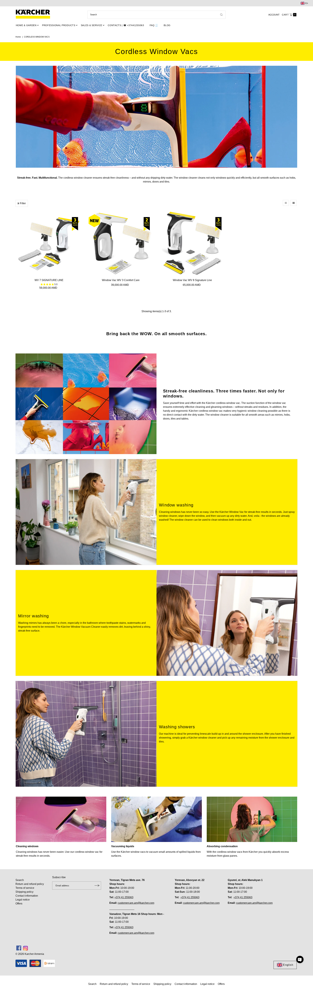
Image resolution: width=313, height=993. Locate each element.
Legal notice (22, 899)
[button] (300, 959)
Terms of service (24, 887)
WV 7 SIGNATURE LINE (49, 280)
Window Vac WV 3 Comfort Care (121, 280)
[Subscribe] (97, 885)
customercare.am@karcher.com (136, 902)
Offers (18, 903)
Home (18, 37)
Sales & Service (91, 25)
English (288, 964)
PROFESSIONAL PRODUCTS (58, 25)
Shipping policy (24, 891)
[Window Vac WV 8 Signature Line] (192, 243)
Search (19, 880)
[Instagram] (25, 948)
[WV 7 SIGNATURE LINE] (48, 243)
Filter (23, 203)
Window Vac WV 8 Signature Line (192, 280)
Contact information (26, 895)
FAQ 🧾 (154, 25)
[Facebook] (18, 948)
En (306, 3)
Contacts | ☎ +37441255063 (126, 25)
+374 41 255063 (123, 897)
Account (274, 14)
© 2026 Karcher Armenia (29, 954)
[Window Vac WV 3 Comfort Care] (120, 243)
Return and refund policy (29, 884)
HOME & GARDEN (26, 25)
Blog (167, 25)
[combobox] (156, 15)
